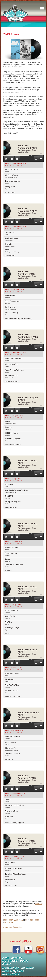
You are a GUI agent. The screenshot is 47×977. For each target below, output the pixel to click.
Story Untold (9, 680)
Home (5, 958)
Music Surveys (10, 968)
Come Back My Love (12, 737)
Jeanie (8, 560)
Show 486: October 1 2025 (14, 290)
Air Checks (27, 968)
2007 (11, 920)
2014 (11, 922)
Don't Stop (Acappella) (13, 440)
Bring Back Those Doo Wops (15, 875)
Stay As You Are (11, 749)
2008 (16, 920)
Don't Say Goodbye (12, 629)
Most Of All (9, 497)
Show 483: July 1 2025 (14, 479)
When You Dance (11, 170)
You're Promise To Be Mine (14, 371)
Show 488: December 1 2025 (15, 164)
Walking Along (10, 863)
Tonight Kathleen (11, 554)
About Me (16, 958)
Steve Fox (38, 904)
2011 (32, 920)
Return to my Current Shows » (14, 927)
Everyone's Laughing (12, 182)
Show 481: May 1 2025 (14, 605)
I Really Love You (11, 548)
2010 (26, 920)
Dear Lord (8, 428)
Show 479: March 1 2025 (14, 731)
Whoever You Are (11, 365)
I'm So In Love (10, 308)
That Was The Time (12, 686)
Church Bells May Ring (13, 359)
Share (12, 251)
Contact (6, 964)
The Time (8, 623)
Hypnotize (10, 245)
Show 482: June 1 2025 (14, 542)
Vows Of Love (10, 881)
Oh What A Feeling (11, 176)
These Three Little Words (14, 566)
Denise (10, 422)
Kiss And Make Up (11, 314)
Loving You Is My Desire (13, 503)
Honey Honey (10, 296)
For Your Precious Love (13, 869)
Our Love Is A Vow (11, 239)
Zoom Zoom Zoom (11, 611)
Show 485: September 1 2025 (15, 353)
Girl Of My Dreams (11, 434)
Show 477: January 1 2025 (14, 857)
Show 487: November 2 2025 (15, 227)
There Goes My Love (12, 302)
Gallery (24, 961)
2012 (37, 920)
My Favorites (9, 961)
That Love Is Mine (11, 812)
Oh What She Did (11, 692)
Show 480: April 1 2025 (14, 668)
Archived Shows (11, 974)
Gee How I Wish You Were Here (16, 491)
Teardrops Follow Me (12, 755)
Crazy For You (10, 617)
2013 (6, 922)
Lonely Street (10, 188)
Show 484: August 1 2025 (14, 416)
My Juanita (9, 485)
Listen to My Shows (13, 971)
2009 (21, 920)
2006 (6, 920)
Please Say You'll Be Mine (14, 806)
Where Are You (10, 743)
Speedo (8, 800)
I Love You (9, 818)
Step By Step (9, 233)
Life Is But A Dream (12, 674)
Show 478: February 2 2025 (15, 794)
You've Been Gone (11, 377)
